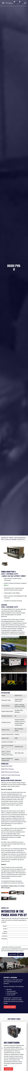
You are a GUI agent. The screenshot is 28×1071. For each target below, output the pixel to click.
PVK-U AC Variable (11, 539)
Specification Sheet (6, 766)
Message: (4, 938)
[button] (2, 1048)
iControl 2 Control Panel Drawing (10, 775)
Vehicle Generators (19, 537)
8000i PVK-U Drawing (7, 769)
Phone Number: (4, 932)
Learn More (8, 1069)
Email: (5, 929)
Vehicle (11, 537)
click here (20, 883)
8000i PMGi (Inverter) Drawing (10, 772)
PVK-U (3, 539)
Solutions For (5, 537)
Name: (5, 926)
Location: (4, 936)
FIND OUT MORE (10, 1007)
